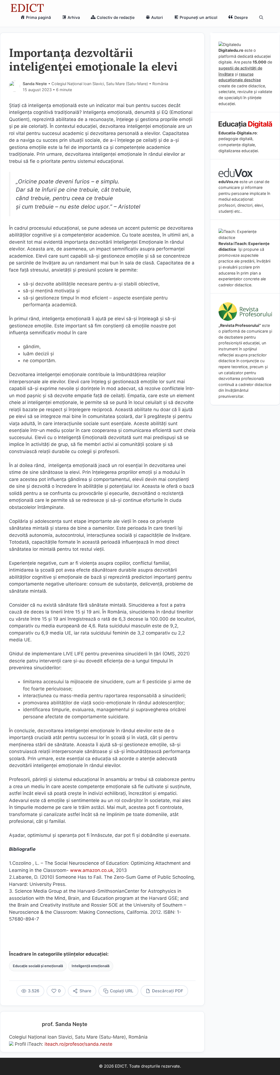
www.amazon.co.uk (91, 870)
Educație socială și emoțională (38, 966)
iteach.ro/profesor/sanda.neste (78, 1044)
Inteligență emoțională (90, 966)
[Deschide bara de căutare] (261, 17)
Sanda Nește (35, 83)
